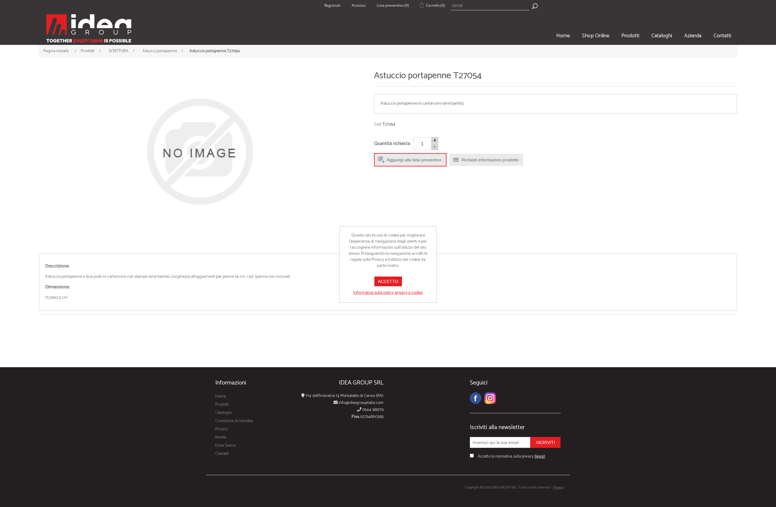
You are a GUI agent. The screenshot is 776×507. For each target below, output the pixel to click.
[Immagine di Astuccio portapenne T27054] (199, 151)
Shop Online (595, 35)
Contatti (722, 35)
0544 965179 (372, 409)
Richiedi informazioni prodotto (490, 159)
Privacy (221, 429)
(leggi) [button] (539, 456)
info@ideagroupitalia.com (360, 402)
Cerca (534, 6)
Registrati (332, 5)
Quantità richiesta (392, 143)
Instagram (490, 398)
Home (563, 35)
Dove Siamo (225, 445)
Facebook (475, 398)
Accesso (359, 5)
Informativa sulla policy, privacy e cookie (388, 292)
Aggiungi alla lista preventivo (414, 159)
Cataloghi (661, 35)
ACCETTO (388, 281)
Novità (220, 437)
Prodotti (630, 35)
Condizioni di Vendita (234, 421)
